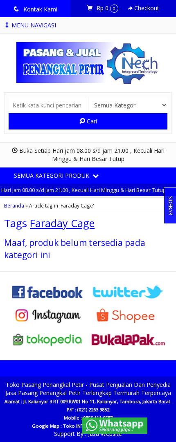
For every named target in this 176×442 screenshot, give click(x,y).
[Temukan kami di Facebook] (47, 291)
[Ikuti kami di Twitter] (128, 291)
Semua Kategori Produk (52, 175)
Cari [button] (91, 121)
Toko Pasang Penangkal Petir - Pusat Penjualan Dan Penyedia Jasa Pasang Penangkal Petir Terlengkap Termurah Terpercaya (88, 389)
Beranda (14, 205)
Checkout (146, 8)
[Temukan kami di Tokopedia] (47, 339)
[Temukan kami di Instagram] (47, 315)
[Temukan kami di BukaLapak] (128, 339)
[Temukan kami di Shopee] (128, 315)
